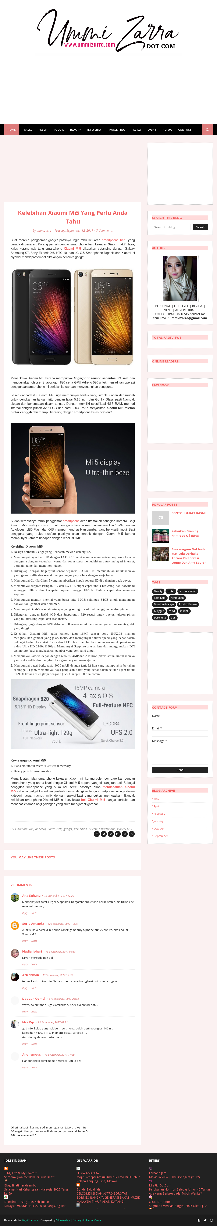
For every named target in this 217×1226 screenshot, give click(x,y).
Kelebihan (80, 829)
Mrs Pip (28, 1022)
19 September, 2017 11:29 (60, 1054)
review (93, 829)
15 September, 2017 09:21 (53, 1022)
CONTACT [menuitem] (185, 130)
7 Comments (104, 230)
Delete (34, 913)
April (181, 806)
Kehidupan (177, 598)
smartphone (71, 521)
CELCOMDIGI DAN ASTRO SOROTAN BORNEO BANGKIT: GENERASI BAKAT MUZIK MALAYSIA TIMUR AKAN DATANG (108, 1197)
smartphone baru (114, 240)
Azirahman (30, 975)
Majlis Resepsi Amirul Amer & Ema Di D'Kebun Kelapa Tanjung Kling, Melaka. (108, 1179)
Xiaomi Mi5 (72, 248)
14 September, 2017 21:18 (64, 999)
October (181, 828)
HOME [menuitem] (11, 130)
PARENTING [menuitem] (117, 130)
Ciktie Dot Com (159, 1202)
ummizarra (44, 230)
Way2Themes (30, 1220)
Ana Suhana (31, 895)
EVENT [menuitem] (152, 130)
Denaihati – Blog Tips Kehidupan (26, 1202)
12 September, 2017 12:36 (63, 924)
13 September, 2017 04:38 (61, 951)
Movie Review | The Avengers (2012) (174, 1177)
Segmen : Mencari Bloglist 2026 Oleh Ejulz (178, 1206)
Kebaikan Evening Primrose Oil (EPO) (185, 533)
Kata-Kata (160, 598)
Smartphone (107, 829)
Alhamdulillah (24, 829)
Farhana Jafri (157, 1173)
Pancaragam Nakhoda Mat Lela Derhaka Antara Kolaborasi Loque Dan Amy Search (188, 556)
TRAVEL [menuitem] (27, 130)
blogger (159, 611)
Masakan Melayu (164, 604)
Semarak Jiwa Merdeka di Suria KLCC (29, 1177)
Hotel (171, 591)
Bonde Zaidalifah (88, 1189)
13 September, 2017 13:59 (58, 975)
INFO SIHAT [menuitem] (95, 130)
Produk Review (188, 604)
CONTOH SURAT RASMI (188, 513)
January (181, 821)
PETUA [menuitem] (167, 130)
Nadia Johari (32, 951)
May (181, 799)
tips (173, 617)
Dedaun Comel (33, 998)
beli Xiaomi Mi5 (93, 799)
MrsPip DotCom (160, 1185)
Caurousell (54, 829)
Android (40, 829)
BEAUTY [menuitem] (75, 130)
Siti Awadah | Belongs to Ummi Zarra (78, 1220)
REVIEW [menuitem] (136, 130)
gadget (67, 829)
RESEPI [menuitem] (43, 130)
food (172, 611)
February (181, 813)
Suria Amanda (33, 923)
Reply (25, 913)
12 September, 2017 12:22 (59, 896)
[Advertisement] (108, 86)
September (181, 836)
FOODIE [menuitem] (59, 130)
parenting (160, 617)
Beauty (158, 591)
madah (184, 611)
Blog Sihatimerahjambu (20, 1185)
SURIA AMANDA (88, 1173)
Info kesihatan (187, 591)
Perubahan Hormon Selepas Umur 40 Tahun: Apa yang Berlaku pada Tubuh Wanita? (179, 1191)
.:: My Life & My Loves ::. (20, 1173)
